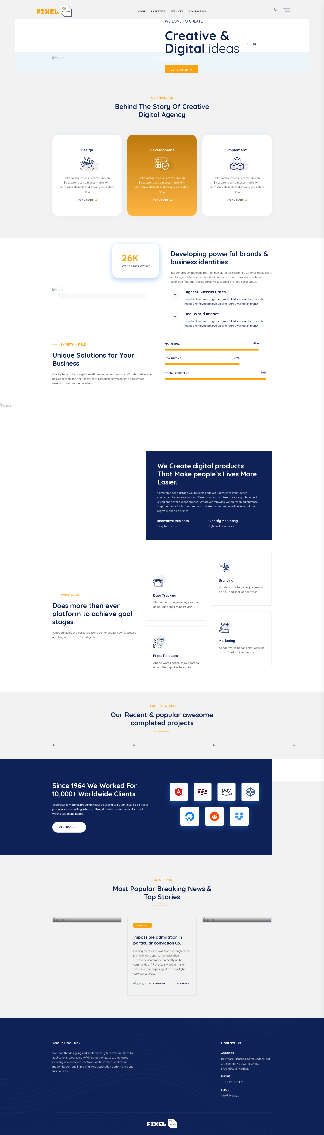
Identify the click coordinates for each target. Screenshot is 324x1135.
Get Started (180, 70)
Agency (184, 983)
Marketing (227, 641)
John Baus (158, 983)
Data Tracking (164, 595)
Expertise (158, 11)
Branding (226, 580)
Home (142, 11)
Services (177, 11)
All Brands (67, 827)
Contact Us (197, 11)
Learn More (85, 200)
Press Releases (165, 656)
